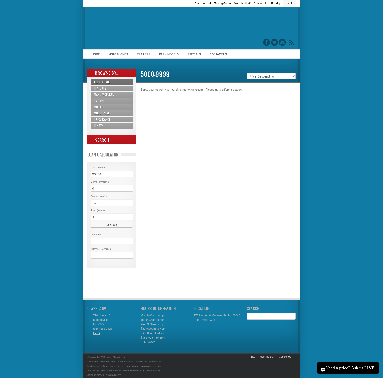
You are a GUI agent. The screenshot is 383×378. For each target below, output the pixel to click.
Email (96, 333)
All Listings (102, 82)
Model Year (102, 113)
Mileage (99, 107)
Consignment (203, 3)
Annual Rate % (99, 196)
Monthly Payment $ (101, 248)
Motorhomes (116, 55)
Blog (253, 356)
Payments (96, 234)
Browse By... (107, 73)
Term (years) (98, 210)
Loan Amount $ (99, 167)
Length (99, 125)
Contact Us (260, 3)
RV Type (99, 101)
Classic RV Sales (120, 29)
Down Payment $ (100, 181)
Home (96, 54)
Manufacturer (104, 94)
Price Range (102, 119)
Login (290, 3)
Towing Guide (222, 3)
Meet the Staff (242, 3)
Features (100, 88)
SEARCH (101, 140)
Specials (194, 54)
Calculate (111, 225)
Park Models (169, 54)
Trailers (141, 55)
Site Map (275, 3)
